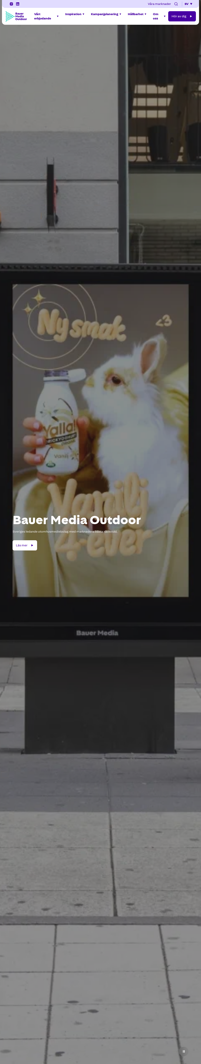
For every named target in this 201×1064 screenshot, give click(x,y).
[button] (176, 4)
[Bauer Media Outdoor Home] (16, 16)
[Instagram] (11, 3)
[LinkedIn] (17, 3)
